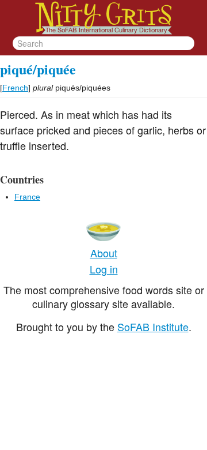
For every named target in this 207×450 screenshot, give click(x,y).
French (15, 87)
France (27, 196)
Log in (104, 268)
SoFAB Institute (153, 326)
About (103, 252)
